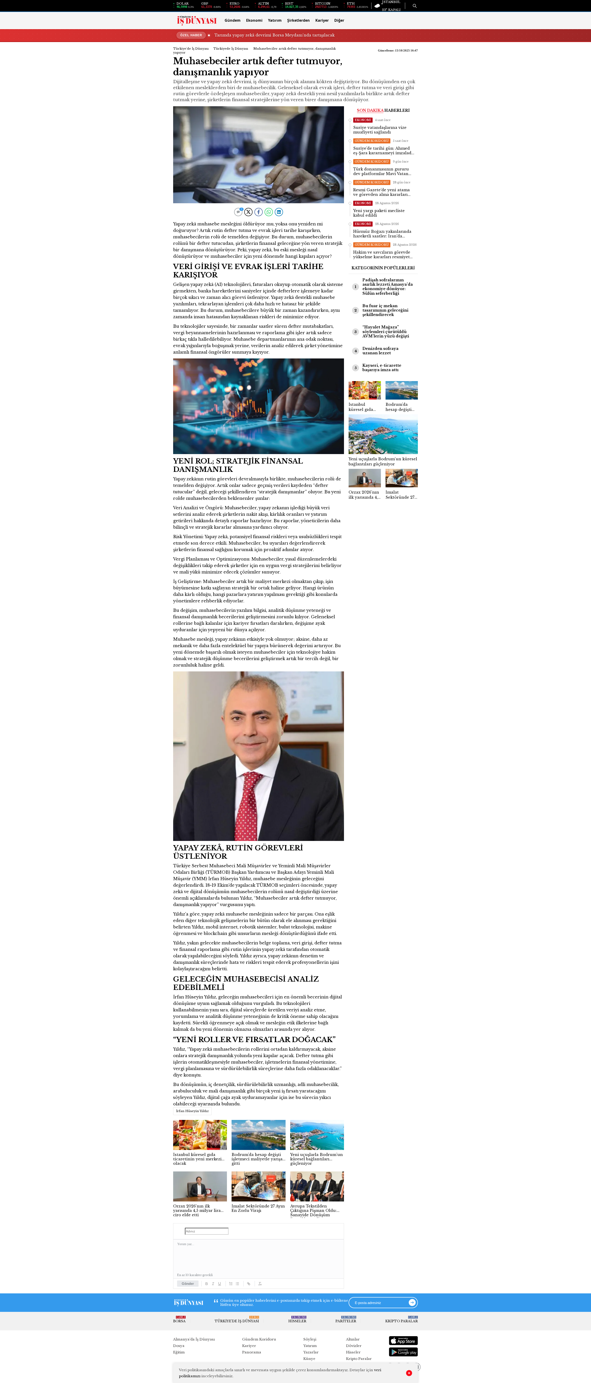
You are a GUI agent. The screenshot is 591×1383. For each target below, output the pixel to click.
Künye (309, 1358)
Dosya (178, 1346)
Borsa (179, 1319)
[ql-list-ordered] (231, 1283)
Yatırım (275, 20)
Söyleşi (309, 1339)
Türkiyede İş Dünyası (230, 49)
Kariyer (322, 20)
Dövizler (354, 1346)
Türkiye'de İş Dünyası (191, 49)
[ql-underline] (219, 1283)
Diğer (339, 20)
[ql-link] (248, 1283)
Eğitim (179, 1352)
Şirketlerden (298, 20)
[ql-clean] (260, 1283)
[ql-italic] (213, 1283)
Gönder (188, 1284)
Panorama (251, 1352)
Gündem (233, 20)
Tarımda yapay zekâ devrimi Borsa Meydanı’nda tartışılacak (274, 35)
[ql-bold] (206, 1283)
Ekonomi (254, 20)
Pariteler (345, 1319)
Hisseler (297, 1319)
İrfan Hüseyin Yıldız (192, 1111)
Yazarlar (311, 1352)
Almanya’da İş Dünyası (194, 1339)
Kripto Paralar (401, 1319)
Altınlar (353, 1339)
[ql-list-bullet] (237, 1283)
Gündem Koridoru (259, 1339)
